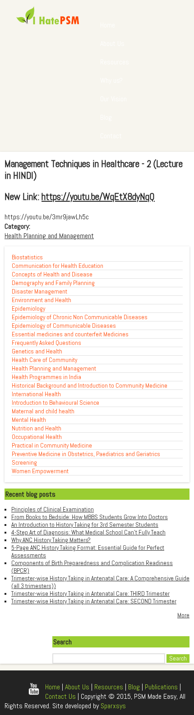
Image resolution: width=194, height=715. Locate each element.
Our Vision (113, 99)
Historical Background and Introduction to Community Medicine (89, 385)
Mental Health (29, 420)
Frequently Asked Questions (46, 343)
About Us (112, 43)
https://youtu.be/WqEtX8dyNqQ (98, 197)
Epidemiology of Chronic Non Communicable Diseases (80, 317)
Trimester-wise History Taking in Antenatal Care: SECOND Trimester (93, 601)
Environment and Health (41, 300)
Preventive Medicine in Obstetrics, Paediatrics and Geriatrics (86, 454)
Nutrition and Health (36, 428)
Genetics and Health (37, 351)
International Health (36, 394)
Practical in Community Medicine (52, 445)
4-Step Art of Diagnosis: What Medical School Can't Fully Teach (88, 532)
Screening (24, 462)
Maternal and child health (43, 411)
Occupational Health (37, 437)
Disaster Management (39, 291)
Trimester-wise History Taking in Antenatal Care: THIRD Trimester (90, 593)
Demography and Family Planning (53, 283)
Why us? (111, 80)
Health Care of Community (44, 360)
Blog (106, 117)
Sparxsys (113, 705)
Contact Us (60, 696)
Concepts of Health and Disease (52, 274)
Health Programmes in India (46, 377)
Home (107, 25)
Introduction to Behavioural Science (55, 403)
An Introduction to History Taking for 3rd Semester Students (84, 525)
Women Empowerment (40, 471)
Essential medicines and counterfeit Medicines (70, 334)
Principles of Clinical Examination (52, 509)
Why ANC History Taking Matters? (51, 540)
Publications (161, 687)
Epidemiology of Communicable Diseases (64, 326)
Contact (111, 135)
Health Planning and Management (49, 235)
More (183, 615)
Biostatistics (27, 257)
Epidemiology (28, 308)
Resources (114, 62)
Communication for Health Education (57, 266)
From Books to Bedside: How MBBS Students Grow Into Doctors (89, 517)
